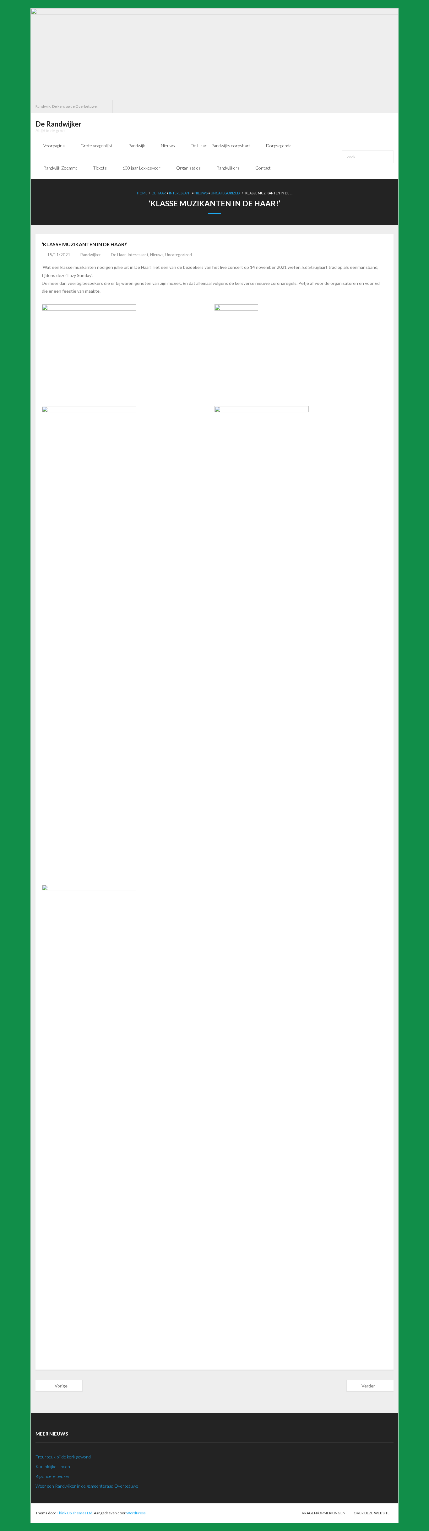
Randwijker (90, 254)
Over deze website (372, 1513)
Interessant (180, 193)
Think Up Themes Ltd (74, 1513)
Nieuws (201, 193)
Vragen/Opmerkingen (323, 1513)
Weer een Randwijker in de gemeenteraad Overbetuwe (86, 1486)
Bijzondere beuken (52, 1476)
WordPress (136, 1513)
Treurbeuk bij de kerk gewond (63, 1456)
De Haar (159, 193)
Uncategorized (225, 193)
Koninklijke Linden (52, 1466)
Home (142, 193)
